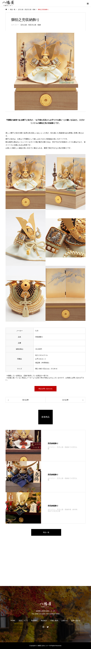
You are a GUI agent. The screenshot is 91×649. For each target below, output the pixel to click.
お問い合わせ (75, 620)
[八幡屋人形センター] (45, 604)
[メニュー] (87, 3)
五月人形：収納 (30, 9)
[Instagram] (43, 627)
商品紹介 (44, 620)
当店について (23, 620)
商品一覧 (46, 532)
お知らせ (64, 620)
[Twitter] (48, 627)
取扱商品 (34, 620)
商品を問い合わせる (45, 389)
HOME (13, 620)
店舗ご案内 (54, 620)
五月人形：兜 (22, 9)
